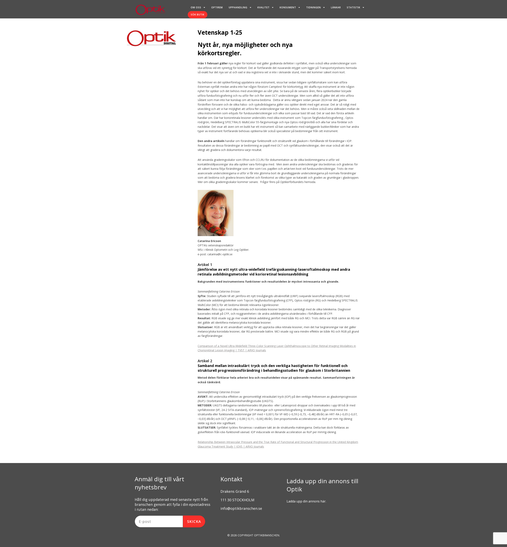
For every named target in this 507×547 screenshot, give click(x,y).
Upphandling (238, 7)
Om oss (196, 7)
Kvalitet (263, 7)
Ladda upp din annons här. (306, 501)
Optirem (217, 7)
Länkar (336, 7)
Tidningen (313, 7)
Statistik (353, 7)
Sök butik (197, 14)
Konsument (288, 7)
